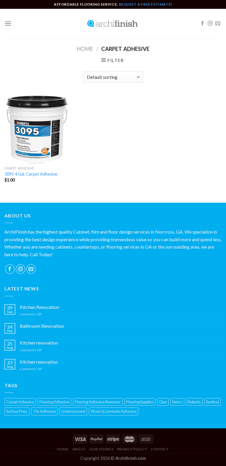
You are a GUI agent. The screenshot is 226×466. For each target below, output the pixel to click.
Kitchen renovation (39, 342)
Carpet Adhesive (20, 402)
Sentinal (212, 402)
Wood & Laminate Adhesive (114, 411)
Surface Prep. (17, 411)
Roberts (194, 402)
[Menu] (7, 23)
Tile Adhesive (44, 411)
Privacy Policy (132, 449)
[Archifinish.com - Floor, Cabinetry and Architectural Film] (113, 23)
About (79, 449)
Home (85, 49)
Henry (177, 402)
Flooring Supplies (140, 402)
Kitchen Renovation (39, 307)
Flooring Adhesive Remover (98, 402)
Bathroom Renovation (42, 326)
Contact (160, 449)
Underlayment (73, 411)
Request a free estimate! (145, 4)
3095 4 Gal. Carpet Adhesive (30, 174)
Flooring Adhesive (54, 402)
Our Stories (101, 449)
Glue (163, 402)
